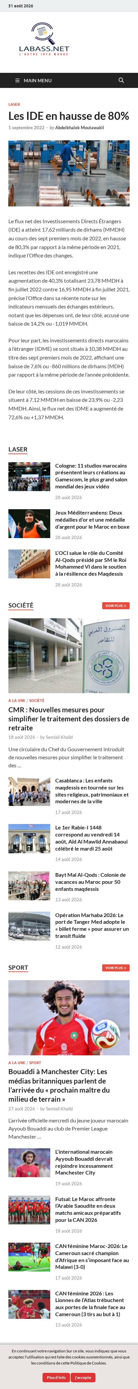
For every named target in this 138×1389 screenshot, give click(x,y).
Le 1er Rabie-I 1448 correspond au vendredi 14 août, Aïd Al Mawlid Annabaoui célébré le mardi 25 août (91, 837)
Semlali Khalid (59, 737)
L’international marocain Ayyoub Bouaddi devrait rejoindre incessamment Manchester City (84, 1162)
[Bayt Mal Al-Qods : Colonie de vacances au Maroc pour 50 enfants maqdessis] (29, 875)
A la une (16, 700)
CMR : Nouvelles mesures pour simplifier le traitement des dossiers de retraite (68, 718)
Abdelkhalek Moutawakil (79, 127)
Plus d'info (56, 1377)
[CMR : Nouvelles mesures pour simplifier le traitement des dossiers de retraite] (69, 622)
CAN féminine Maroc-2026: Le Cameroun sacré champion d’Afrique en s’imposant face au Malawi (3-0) (92, 1256)
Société (37, 700)
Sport (35, 1062)
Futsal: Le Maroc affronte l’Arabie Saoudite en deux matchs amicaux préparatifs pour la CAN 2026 (88, 1209)
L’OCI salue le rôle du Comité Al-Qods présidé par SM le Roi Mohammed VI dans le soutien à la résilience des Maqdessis (90, 563)
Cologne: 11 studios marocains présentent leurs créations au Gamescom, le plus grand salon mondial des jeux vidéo (91, 475)
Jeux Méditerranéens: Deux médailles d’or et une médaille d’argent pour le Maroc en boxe (92, 519)
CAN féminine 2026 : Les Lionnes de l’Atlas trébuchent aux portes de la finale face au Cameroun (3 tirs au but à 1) (90, 1303)
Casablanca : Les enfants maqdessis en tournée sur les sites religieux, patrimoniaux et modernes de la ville (92, 790)
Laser (14, 104)
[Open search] (121, 80)
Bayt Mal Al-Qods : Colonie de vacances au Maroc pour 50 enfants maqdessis (90, 881)
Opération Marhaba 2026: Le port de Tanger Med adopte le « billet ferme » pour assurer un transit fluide (92, 925)
